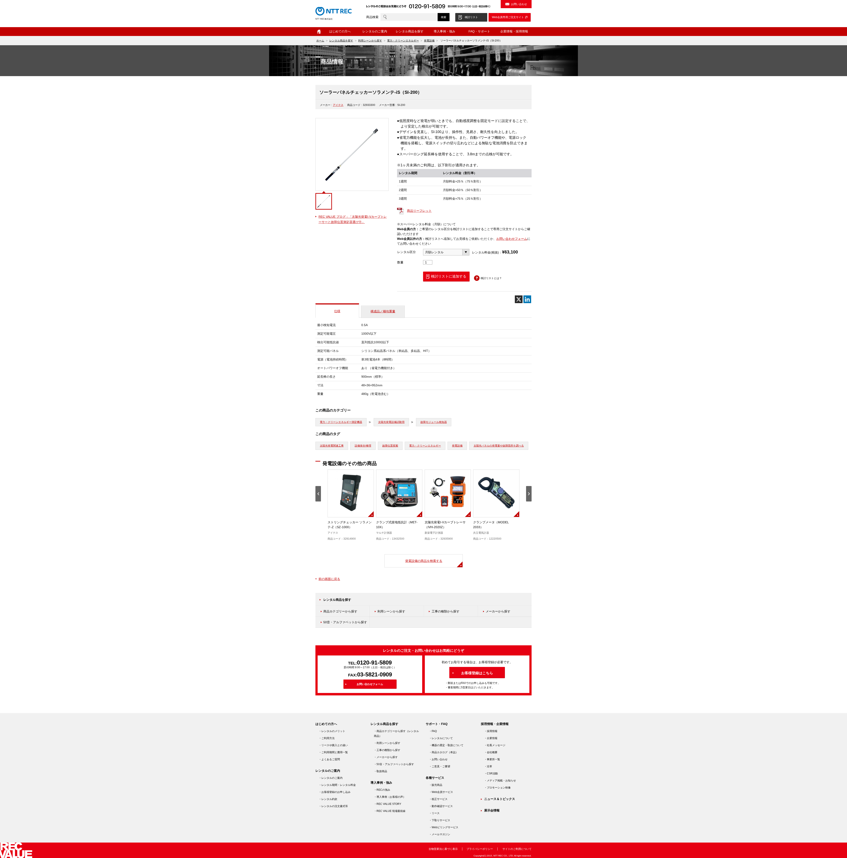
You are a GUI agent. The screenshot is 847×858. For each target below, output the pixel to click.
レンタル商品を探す (341, 40)
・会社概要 (490, 752)
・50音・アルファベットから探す (394, 764)
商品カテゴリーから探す (340, 611)
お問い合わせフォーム (511, 238)
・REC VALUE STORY (387, 803)
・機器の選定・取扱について (446, 745)
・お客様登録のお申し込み (334, 792)
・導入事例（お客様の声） (390, 796)
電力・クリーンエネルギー (403, 40)
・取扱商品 (380, 771)
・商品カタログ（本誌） (443, 752)
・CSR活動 (491, 773)
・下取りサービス (439, 820)
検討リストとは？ (491, 278)
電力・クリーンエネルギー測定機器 (341, 422)
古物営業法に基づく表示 (443, 848)
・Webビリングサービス (443, 827)
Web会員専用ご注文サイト (508, 17)
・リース (434, 813)
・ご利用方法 (327, 738)
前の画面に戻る (329, 579)
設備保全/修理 (363, 445)
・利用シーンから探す (387, 743)
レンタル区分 (406, 252)
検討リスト (471, 17)
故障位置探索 (390, 445)
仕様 (337, 311)
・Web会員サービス (441, 792)
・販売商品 (435, 785)
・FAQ (433, 731)
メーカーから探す (498, 611)
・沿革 (488, 766)
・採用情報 (490, 731)
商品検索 (372, 17)
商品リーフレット (419, 210)
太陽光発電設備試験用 (391, 422)
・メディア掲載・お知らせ (500, 780)
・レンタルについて (441, 738)
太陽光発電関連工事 (332, 445)
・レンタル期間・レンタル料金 (337, 785)
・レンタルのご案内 (331, 777)
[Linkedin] (527, 299)
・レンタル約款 (328, 799)
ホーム (318, 31)
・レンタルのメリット (332, 731)
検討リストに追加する (448, 276)
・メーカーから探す (386, 757)
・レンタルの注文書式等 (333, 806)
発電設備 (429, 40)
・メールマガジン (439, 834)
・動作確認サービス (441, 806)
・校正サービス (438, 799)
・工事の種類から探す (387, 750)
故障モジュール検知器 (433, 422)
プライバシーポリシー (480, 848)
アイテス (338, 105)
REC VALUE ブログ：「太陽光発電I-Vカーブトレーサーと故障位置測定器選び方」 (353, 219)
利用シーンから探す (370, 40)
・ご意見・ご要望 (439, 766)
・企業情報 (490, 738)
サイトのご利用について (517, 848)
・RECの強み (382, 789)
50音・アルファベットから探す (345, 622)
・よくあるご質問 (329, 759)
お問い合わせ (519, 4)
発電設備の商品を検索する (423, 561)
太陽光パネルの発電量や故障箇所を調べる (499, 445)
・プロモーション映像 (497, 787)
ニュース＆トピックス (499, 799)
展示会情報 (492, 810)
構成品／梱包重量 (383, 311)
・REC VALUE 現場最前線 (389, 811)
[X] (519, 299)
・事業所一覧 (492, 759)
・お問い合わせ (438, 759)
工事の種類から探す (445, 611)
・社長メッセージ (494, 745)
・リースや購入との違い (333, 745)
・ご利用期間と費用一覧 (333, 752)
